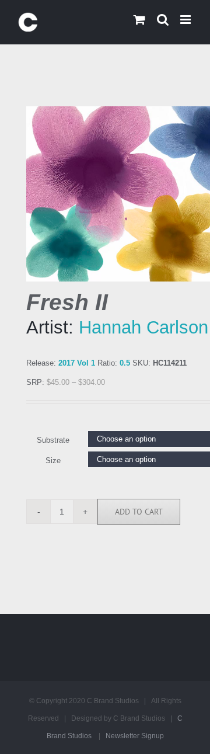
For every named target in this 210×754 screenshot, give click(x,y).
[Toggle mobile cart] (139, 19)
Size (53, 460)
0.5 (125, 363)
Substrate (53, 440)
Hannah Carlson (143, 327)
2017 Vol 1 (76, 363)
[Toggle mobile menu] (186, 19)
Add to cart (139, 511)
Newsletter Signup (135, 736)
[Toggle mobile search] (163, 19)
